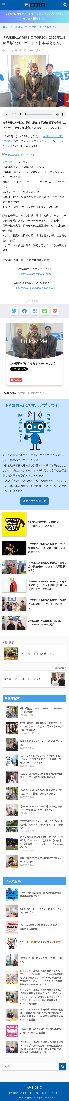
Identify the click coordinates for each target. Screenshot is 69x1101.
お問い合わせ (27, 1093)
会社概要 (13, 1093)
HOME (36, 1088)
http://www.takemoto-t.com (36, 274)
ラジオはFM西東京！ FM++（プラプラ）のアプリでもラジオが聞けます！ (34, 16)
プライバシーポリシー (48, 1093)
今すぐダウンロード (34, 501)
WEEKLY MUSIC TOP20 (31, 393)
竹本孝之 (10, 162)
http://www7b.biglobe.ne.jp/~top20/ (36, 287)
